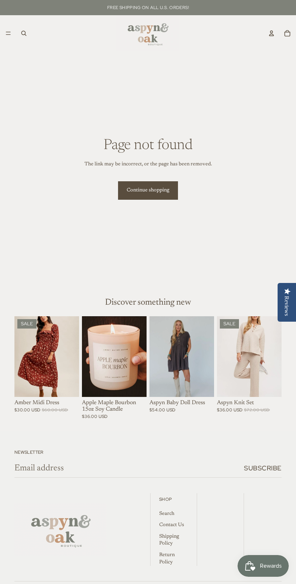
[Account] (271, 33)
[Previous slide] (22, 356)
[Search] (24, 33)
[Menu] (8, 33)
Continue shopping (148, 190)
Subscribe (263, 468)
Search (166, 513)
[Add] (135, 386)
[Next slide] (71, 356)
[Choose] (67, 386)
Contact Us (171, 525)
